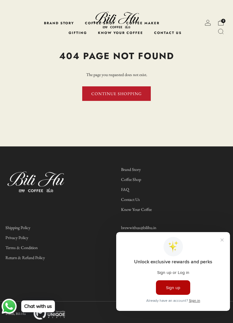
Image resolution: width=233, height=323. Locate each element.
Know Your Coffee (136, 209)
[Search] (221, 31)
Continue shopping (116, 93)
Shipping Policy (17, 227)
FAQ (125, 189)
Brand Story (131, 169)
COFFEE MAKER (143, 23)
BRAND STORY (59, 23)
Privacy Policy (16, 237)
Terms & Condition (21, 247)
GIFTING (78, 32)
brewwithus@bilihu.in (138, 227)
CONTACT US (168, 32)
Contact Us (130, 199)
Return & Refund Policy (25, 257)
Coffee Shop (131, 179)
